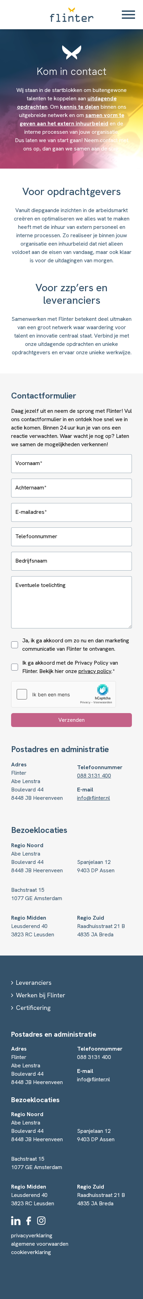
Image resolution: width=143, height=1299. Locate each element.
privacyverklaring (31, 1235)
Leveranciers (33, 983)
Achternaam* (30, 487)
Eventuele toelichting (40, 585)
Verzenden (71, 720)
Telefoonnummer (36, 536)
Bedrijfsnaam (31, 560)
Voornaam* (28, 463)
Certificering (33, 1008)
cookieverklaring (31, 1252)
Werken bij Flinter (40, 995)
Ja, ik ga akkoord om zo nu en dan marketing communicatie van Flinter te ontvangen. (75, 644)
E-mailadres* (31, 512)
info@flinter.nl (93, 798)
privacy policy (94, 671)
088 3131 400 (94, 775)
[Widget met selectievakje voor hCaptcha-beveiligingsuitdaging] (63, 694)
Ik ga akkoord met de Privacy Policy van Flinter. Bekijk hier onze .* (70, 667)
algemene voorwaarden (39, 1243)
